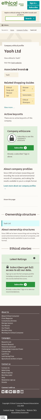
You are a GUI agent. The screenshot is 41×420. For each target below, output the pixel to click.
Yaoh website (16, 63)
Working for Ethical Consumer (12, 333)
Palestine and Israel (9, 347)
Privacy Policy (20, 410)
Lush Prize (5, 354)
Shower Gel (25, 88)
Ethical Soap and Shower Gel (10, 91)
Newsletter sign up (8, 380)
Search (28, 18)
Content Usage (8, 410)
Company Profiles (22, 30)
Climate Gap (6, 351)
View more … (9, 107)
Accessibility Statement (20, 412)
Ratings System (7, 323)
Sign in (33, 3)
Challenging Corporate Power (12, 349)
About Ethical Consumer (10, 316)
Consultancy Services (9, 321)
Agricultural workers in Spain (12, 359)
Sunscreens (27, 95)
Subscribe (33, 7)
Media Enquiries (7, 373)
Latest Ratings (18, 259)
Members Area (7, 330)
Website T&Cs (32, 410)
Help (3, 377)
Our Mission (6, 325)
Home (12, 30)
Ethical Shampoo (26, 101)
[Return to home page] (13, 5)
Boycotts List (6, 342)
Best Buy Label (7, 375)
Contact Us (6, 368)
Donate (4, 382)
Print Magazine (7, 318)
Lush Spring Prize (8, 356)
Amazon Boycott (8, 344)
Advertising (6, 370)
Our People (6, 328)
